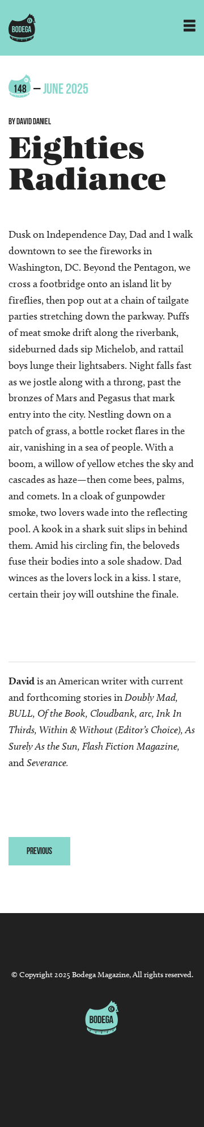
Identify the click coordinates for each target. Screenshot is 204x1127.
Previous (39, 851)
